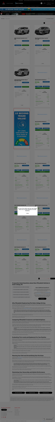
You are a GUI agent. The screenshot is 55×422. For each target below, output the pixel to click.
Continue (27, 213)
